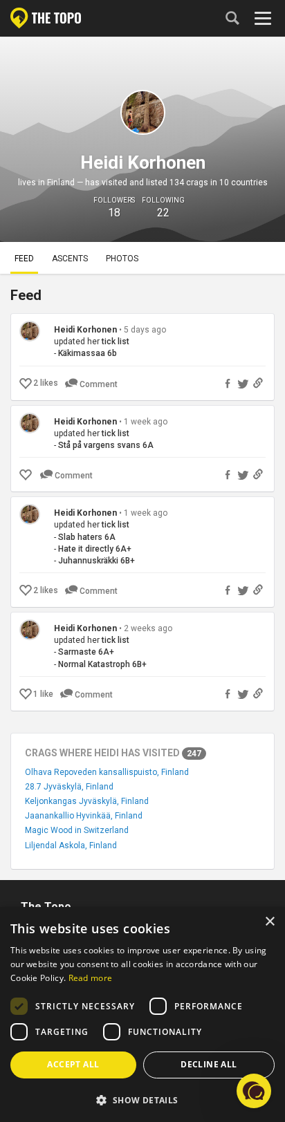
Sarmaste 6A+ (86, 652)
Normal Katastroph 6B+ (102, 664)
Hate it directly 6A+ (94, 549)
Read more (90, 978)
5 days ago (145, 330)
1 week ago (145, 422)
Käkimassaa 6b (87, 353)
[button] (142, 1099)
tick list (115, 341)
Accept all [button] (73, 1064)
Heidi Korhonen (85, 330)
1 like (43, 694)
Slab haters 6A (87, 537)
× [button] (269, 922)
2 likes (45, 383)
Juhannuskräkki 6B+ (96, 560)
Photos (122, 258)
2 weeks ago (148, 628)
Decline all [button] (209, 1064)
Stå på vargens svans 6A (106, 445)
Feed (24, 258)
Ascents (70, 258)
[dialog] (142, 1014)
